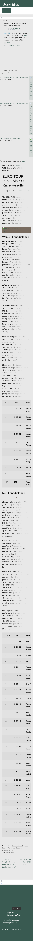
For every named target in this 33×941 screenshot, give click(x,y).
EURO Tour (24, 191)
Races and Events (14, 848)
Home (18, 165)
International (17, 846)
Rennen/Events (7, 850)
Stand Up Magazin (14, 28)
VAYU (25, 35)
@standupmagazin (12, 920)
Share (18, 45)
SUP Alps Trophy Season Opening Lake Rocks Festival (9, 863)
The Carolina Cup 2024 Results (25, 861)
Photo (9, 43)
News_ (4, 848)
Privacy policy (14, 915)
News (26, 846)
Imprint (10, 913)
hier (24, 161)
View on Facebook (9, 45)
